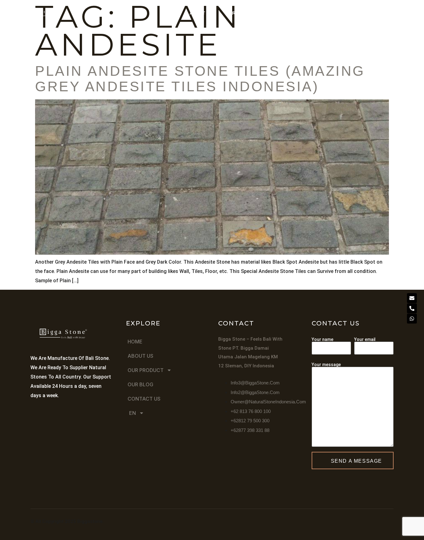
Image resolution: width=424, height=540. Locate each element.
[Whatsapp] (412, 319)
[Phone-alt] (412, 308)
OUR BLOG (290, 13)
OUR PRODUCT (242, 13)
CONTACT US (329, 13)
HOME (169, 13)
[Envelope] (412, 298)
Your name (322, 339)
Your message (326, 364)
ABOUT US (201, 13)
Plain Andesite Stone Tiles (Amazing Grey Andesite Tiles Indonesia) (200, 78)
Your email (365, 339)
